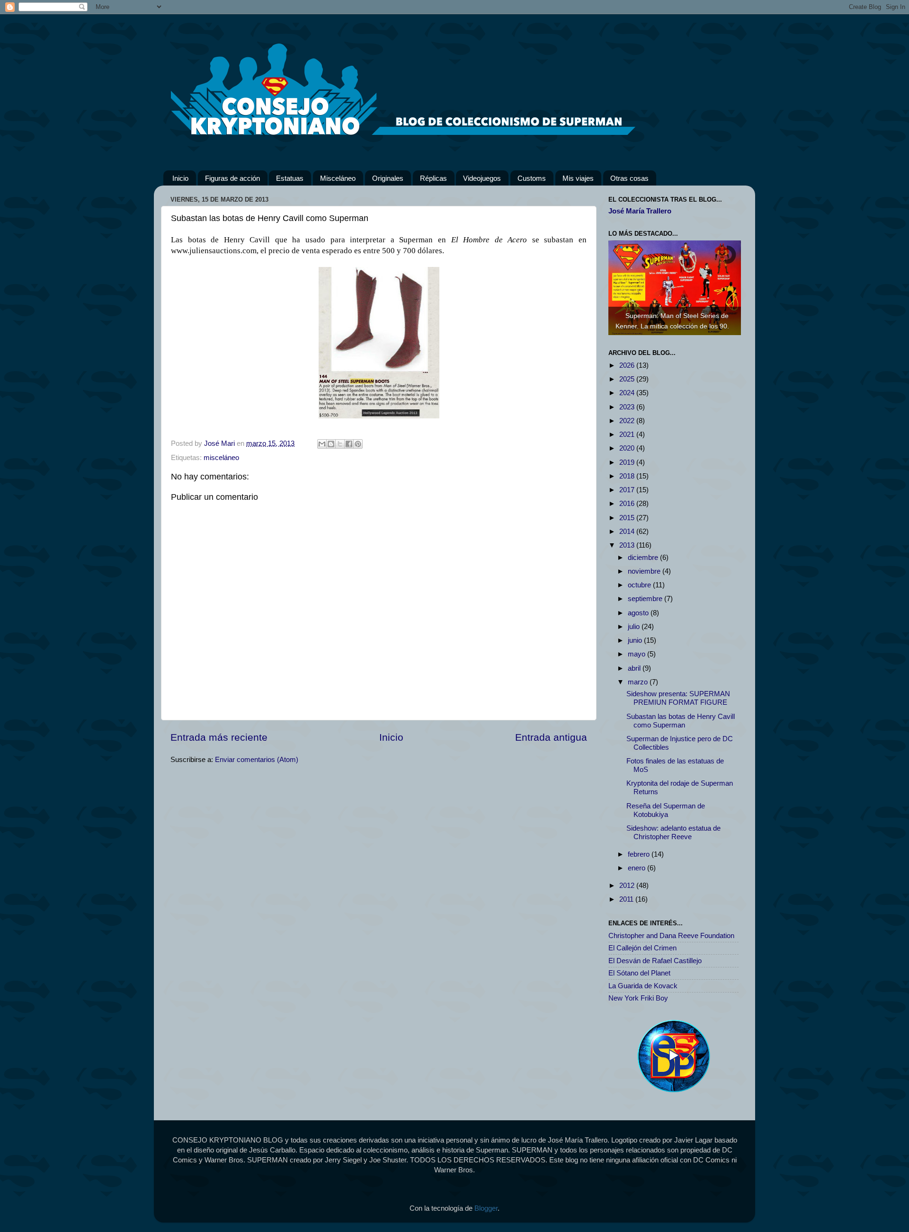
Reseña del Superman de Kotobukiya (665, 810)
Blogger (486, 1208)
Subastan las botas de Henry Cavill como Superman (680, 720)
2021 (627, 434)
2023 (627, 407)
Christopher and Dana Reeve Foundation (671, 935)
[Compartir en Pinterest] (358, 444)
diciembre (644, 557)
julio (635, 626)
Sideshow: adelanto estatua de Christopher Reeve (673, 832)
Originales (387, 178)
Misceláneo (338, 178)
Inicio (180, 178)
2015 (627, 518)
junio (636, 640)
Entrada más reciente (218, 737)
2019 (627, 462)
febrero (639, 854)
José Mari (220, 443)
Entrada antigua (551, 737)
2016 (627, 503)
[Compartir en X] (340, 444)
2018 (627, 476)
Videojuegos (482, 178)
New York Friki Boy (638, 998)
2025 (627, 379)
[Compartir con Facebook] (349, 444)
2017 (627, 490)
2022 (627, 421)
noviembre (645, 571)
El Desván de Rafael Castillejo (655, 961)
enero (637, 868)
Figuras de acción (232, 178)
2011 (627, 899)
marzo (639, 682)
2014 (627, 531)
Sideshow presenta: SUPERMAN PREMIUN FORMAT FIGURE (678, 698)
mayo (637, 654)
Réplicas (433, 178)
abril (635, 668)
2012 (627, 885)
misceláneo (221, 457)
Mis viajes (578, 178)
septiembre (646, 598)
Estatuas (289, 178)
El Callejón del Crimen (642, 948)
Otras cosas (629, 178)
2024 (627, 393)
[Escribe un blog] (331, 444)
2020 (627, 448)
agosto (639, 613)
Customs (531, 178)
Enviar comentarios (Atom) (256, 759)
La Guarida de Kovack (642, 986)
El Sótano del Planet (639, 973)
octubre (640, 585)
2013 (627, 545)
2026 (627, 365)
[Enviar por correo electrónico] (322, 444)
